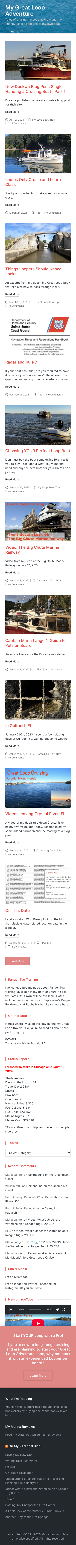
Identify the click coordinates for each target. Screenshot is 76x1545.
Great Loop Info (45, 302)
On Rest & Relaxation (19, 1472)
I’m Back (10, 1466)
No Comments (52, 212)
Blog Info (46, 942)
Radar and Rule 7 (21, 362)
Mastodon (21, 1277)
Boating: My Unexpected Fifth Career (30, 1505)
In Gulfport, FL (18, 725)
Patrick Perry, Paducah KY (22, 1197)
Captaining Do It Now (49, 580)
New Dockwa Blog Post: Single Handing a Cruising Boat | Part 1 (35, 89)
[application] (38, 1309)
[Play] (10, 1309)
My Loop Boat (40, 119)
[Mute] (57, 1309)
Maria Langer (14, 1174)
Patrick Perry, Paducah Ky (22, 1208)
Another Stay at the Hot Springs (26, 1517)
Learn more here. (57, 1004)
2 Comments (18, 123)
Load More (17, 961)
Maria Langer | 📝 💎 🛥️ (21, 1242)
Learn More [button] (38, 1375)
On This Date (17, 910)
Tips (52, 119)
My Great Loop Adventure (25, 10)
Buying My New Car (18, 1455)
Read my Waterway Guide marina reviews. (33, 1434)
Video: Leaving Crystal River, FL (35, 813)
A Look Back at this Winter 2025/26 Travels (34, 1511)
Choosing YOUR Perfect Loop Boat (37, 450)
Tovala (9, 1499)
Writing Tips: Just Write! (21, 1461)
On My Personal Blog (24, 1446)
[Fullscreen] (63, 1309)
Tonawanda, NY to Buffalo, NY (25, 1043)
